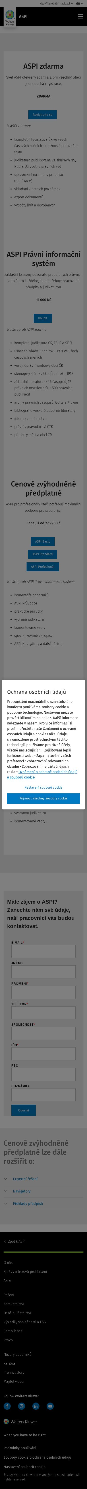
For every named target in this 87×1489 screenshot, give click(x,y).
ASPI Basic (42, 541)
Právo (8, 1340)
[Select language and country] (78, 3)
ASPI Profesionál (43, 567)
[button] (48, 1179)
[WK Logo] (20, 1421)
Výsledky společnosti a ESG (25, 1322)
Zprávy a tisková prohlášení (25, 1271)
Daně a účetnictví (17, 1313)
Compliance (13, 1331)
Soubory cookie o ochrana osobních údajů (37, 1457)
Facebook (7, 1406)
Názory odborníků (17, 1354)
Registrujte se (43, 115)
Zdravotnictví (14, 1304)
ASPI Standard (42, 554)
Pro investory (14, 1372)
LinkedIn (35, 1406)
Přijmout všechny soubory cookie (43, 798)
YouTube (50, 1406)
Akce (7, 1281)
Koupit (43, 318)
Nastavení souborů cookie (44, 788)
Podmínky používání (20, 1448)
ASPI (17, 1241)
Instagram (21, 1406)
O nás (8, 1262)
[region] (43, 744)
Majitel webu (14, 1381)
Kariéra (9, 1363)
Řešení (9, 1295)
